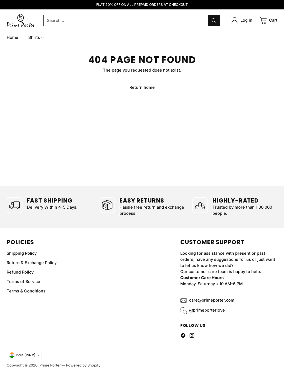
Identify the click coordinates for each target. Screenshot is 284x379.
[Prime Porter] (20, 20)
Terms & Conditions (26, 291)
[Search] (214, 20)
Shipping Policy (22, 253)
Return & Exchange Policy (32, 262)
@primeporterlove (207, 310)
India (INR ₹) (26, 355)
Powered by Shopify (83, 365)
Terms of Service (23, 281)
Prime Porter (50, 365)
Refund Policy (20, 272)
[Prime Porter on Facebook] (183, 336)
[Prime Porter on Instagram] (192, 336)
